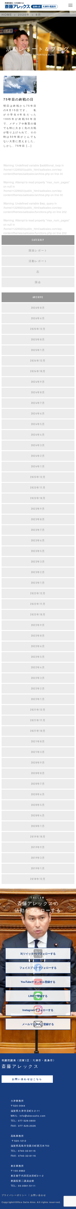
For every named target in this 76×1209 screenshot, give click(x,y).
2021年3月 (38, 752)
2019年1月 (38, 868)
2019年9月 (38, 847)
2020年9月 (38, 762)
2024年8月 (38, 392)
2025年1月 (38, 350)
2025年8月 (38, 339)
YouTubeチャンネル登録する (38, 982)
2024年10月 (38, 371)
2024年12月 (38, 360)
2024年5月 (38, 424)
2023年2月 (38, 572)
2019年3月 (38, 857)
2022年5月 (38, 656)
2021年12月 (38, 709)
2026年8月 (38, 307)
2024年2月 (38, 455)
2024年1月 (38, 466)
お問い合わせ (38, 1195)
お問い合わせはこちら (27, 1079)
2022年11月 (38, 604)
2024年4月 (38, 434)
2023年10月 (38, 498)
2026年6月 (38, 318)
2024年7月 (38, 403)
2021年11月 (38, 720)
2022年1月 (38, 699)
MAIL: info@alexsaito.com (28, 1115)
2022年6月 (38, 646)
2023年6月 (38, 540)
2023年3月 (38, 561)
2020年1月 (38, 826)
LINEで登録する (38, 996)
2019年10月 (38, 836)
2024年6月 (38, 413)
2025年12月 (38, 329)
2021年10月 (38, 730)
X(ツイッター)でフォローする (38, 953)
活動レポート (38, 261)
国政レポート (38, 250)
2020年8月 (38, 773)
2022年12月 (38, 593)
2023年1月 (38, 582)
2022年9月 (38, 625)
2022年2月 (38, 688)
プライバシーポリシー (14, 1195)
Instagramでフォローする (37, 1010)
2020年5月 (38, 805)
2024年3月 (38, 445)
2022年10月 (38, 614)
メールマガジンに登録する (38, 1024)
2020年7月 (38, 783)
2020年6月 (38, 794)
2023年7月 (38, 530)
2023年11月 (38, 487)
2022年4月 (38, 667)
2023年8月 (38, 519)
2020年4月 (38, 815)
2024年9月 (38, 381)
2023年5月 (38, 551)
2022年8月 (38, 635)
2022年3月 (38, 678)
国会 (38, 282)
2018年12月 (38, 879)
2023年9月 (38, 508)
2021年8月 (38, 741)
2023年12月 (38, 477)
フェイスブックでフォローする (38, 968)
